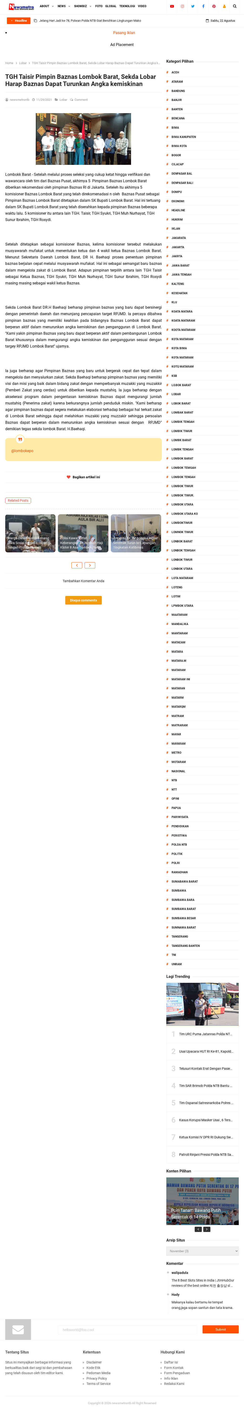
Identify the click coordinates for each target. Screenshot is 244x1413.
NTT (174, 789)
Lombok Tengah (183, 477)
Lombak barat (182, 412)
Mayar (176, 734)
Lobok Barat (181, 403)
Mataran (178, 688)
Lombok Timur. (183, 495)
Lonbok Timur (182, 559)
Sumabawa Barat (185, 881)
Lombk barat (181, 440)
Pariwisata (180, 817)
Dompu (177, 192)
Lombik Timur (182, 431)
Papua (176, 808)
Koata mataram (183, 320)
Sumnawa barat (184, 927)
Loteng (177, 587)
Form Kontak (173, 1368)
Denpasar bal (182, 173)
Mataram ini (181, 679)
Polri (176, 863)
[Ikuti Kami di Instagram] (182, 6)
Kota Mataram (182, 339)
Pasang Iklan (124, 32)
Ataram (177, 81)
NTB (174, 780)
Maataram (180, 614)
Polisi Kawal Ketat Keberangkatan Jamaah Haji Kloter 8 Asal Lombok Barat (81, 542)
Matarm (178, 697)
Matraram (180, 725)
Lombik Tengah (183, 422)
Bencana (178, 118)
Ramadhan (180, 872)
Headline (178, 210)
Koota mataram (183, 330)
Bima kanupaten (184, 137)
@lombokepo (22, 451)
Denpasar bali (182, 183)
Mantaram (180, 633)
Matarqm (179, 706)
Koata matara (182, 311)
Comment (81, 99)
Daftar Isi (171, 1362)
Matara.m (179, 660)
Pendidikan (180, 826)
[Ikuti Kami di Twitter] (193, 6)
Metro (176, 752)
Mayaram (179, 743)
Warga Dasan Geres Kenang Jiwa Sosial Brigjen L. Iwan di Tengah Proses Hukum (29, 542)
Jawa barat (180, 265)
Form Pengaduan (177, 1373)
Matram (178, 716)
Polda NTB (179, 844)
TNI (174, 955)
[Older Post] (90, 565)
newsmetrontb (121, 1403)
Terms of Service (98, 1384)
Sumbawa (179, 890)
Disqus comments (83, 600)
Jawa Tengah (181, 274)
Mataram (179, 670)
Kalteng (178, 284)
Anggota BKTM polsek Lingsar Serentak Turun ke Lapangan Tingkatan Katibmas (135, 542)
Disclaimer (94, 1362)
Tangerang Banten (186, 946)
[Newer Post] (76, 565)
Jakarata (179, 238)
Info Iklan (171, 1378)
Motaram (179, 762)
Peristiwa (179, 835)
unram (177, 964)
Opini (175, 798)
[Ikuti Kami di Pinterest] (214, 6)
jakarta (178, 247)
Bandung (178, 91)
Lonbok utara (182, 568)
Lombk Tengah (182, 449)
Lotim (176, 596)
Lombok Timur (182, 486)
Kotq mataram (183, 366)
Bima (175, 127)
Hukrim (177, 219)
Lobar (64, 99)
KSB (174, 376)
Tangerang (180, 936)
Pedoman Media (98, 1373)
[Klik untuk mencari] (235, 6)
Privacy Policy (96, 1378)
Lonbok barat (182, 541)
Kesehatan (179, 293)
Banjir (177, 100)
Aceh (175, 72)
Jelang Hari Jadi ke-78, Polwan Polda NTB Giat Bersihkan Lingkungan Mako (90, 20)
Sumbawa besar (184, 918)
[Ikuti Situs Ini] (224, 6)
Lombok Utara (182, 504)
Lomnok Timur (182, 532)
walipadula (180, 1273)
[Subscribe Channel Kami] (172, 6)
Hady (175, 1295)
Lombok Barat (182, 458)
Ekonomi (178, 201)
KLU (174, 302)
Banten (177, 109)
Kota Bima (179, 348)
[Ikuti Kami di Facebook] (203, 6)
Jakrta (177, 256)
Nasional (178, 771)
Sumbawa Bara (183, 900)
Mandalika (180, 624)
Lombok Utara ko (185, 513)
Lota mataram (182, 578)
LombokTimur (182, 523)
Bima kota (179, 146)
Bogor (176, 155)
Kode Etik (93, 1368)
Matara (177, 651)
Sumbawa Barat (184, 909)
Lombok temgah (184, 467)
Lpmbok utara (182, 605)
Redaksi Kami (174, 1384)
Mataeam (178, 642)
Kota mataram (182, 357)
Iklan (176, 228)
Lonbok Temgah (183, 550)
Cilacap (178, 164)
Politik (177, 854)
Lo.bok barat (181, 385)
